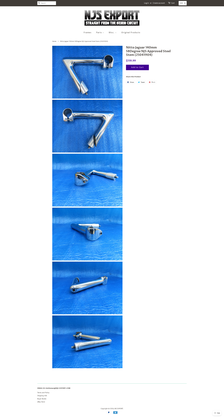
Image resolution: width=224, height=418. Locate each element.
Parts (99, 32)
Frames (87, 32)
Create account (159, 3)
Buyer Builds (41, 399)
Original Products (130, 32)
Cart (173, 3)
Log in (146, 3)
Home (54, 41)
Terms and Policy (43, 392)
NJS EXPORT (118, 408)
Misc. (112, 32)
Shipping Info (42, 396)
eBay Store (41, 402)
